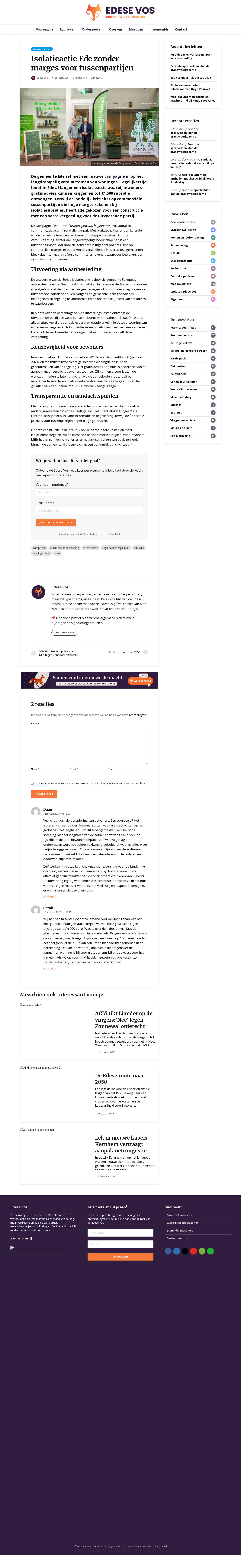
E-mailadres (45, 503)
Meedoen (136, 29)
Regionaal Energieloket (78, 284)
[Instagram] (185, 1251)
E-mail (74, 769)
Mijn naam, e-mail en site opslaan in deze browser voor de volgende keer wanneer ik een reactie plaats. (91, 783)
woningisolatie (41, 553)
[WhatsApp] (210, 1251)
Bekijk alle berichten (65, 632)
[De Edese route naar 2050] (40, 1067)
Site (111, 769)
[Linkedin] (176, 1251)
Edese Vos (42, 77)
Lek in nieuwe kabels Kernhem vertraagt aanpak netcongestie (121, 1144)
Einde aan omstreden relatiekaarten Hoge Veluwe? (190, 87)
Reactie (35, 723)
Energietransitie (42, 49)
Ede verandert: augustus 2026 (190, 77)
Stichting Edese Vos (140, 1546)
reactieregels (137, 715)
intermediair (90, 548)
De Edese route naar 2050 (119, 1079)
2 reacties (96, 77)
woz (57, 553)
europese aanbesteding (64, 548)
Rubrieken (67, 29)
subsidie (139, 548)
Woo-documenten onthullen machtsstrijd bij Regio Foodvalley (192, 98)
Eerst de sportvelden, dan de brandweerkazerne (190, 68)
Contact (181, 29)
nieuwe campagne (107, 176)
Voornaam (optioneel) (52, 484)
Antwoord (49, 896)
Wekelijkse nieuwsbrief (182, 1223)
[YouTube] (193, 1251)
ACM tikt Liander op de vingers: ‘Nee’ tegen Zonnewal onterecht (124, 1019)
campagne (39, 548)
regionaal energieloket (116, 548)
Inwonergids (159, 29)
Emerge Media (112, 1546)
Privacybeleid (160, 1546)
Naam (35, 769)
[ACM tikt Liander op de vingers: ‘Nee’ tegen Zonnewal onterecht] (30, 1005)
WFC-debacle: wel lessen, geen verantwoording (191, 56)
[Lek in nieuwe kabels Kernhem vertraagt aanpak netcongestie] (37, 1130)
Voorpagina (44, 29)
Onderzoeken (92, 29)
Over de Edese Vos (179, 1215)
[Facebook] (168, 1251)
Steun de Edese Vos (180, 1230)
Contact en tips (177, 1238)
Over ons (115, 29)
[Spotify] (202, 1251)
